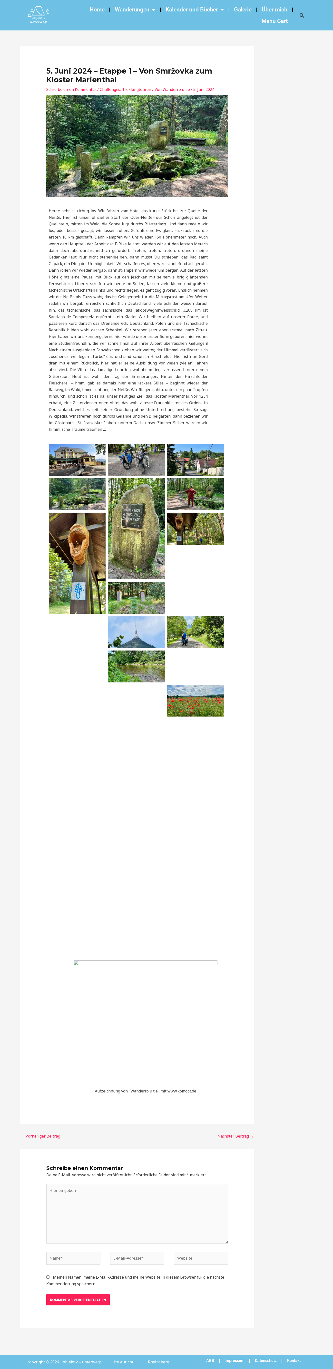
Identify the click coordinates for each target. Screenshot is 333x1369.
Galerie (243, 9)
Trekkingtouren (136, 89)
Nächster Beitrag (235, 1136)
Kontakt (294, 1360)
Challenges (110, 89)
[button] (302, 15)
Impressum (235, 1360)
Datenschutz (266, 1360)
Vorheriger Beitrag (40, 1136)
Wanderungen (132, 9)
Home (97, 9)
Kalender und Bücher (192, 9)
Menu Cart (275, 21)
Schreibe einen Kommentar (71, 89)
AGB (210, 1360)
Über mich (274, 9)
